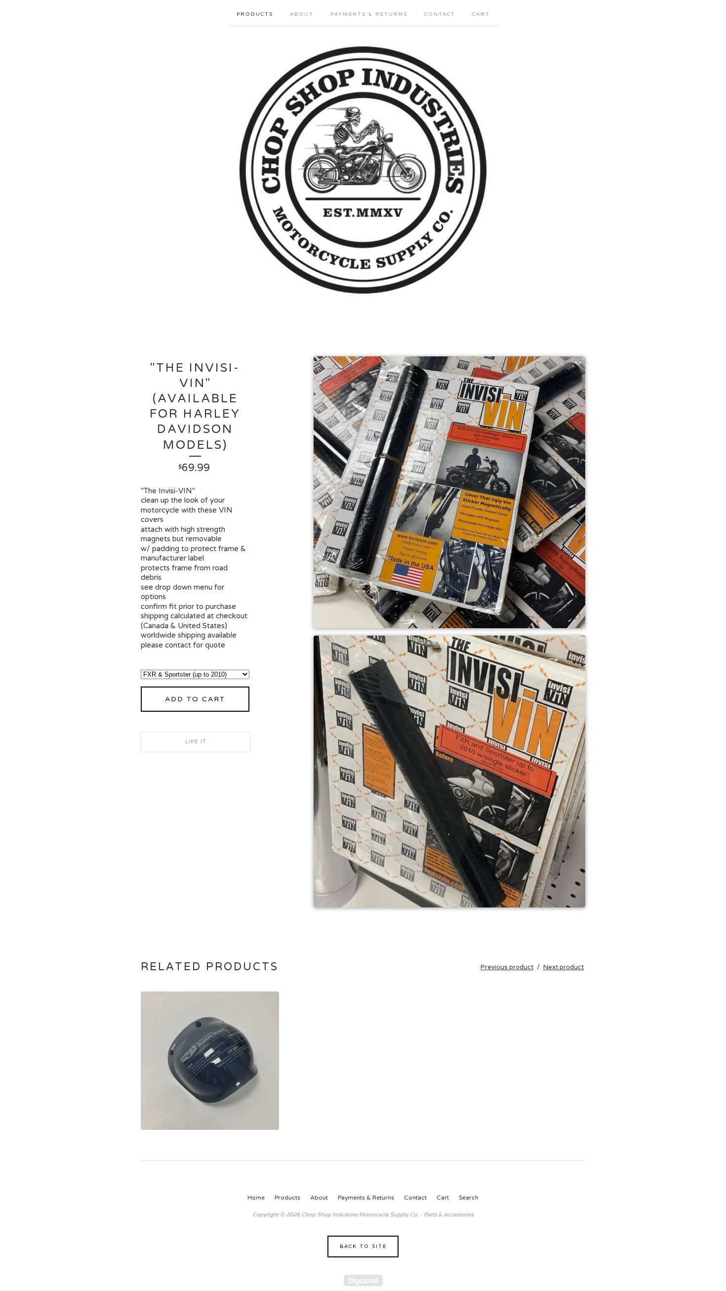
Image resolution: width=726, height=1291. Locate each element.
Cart (481, 14)
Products (255, 14)
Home (256, 1197)
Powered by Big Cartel (363, 1280)
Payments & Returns (368, 14)
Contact (439, 14)
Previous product (507, 967)
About (302, 14)
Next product (563, 967)
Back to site (363, 1246)
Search (469, 1197)
